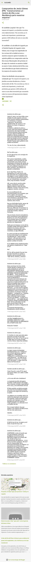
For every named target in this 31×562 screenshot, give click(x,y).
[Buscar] (29, 2)
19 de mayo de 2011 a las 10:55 (16, 311)
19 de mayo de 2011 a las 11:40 (16, 364)
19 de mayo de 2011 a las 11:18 (16, 343)
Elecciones (5, 101)
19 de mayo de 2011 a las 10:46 (16, 259)
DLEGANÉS (7, 2)
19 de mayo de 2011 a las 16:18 (16, 415)
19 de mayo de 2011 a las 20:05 (16, 426)
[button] (3, 23)
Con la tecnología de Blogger (16, 559)
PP (10, 101)
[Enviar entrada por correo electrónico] (3, 99)
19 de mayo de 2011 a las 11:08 (16, 328)
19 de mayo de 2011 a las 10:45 (16, 147)
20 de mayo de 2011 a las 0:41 (16, 460)
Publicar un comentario (9, 463)
